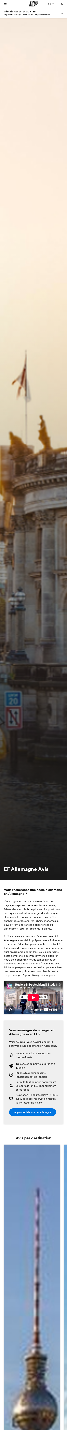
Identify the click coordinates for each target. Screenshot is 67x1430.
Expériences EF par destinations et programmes (27, 14)
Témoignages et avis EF (20, 11)
